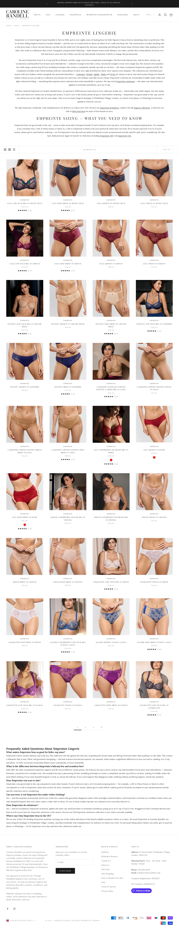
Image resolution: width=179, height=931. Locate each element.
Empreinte (24, 200)
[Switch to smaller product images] (9, 149)
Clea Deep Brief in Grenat (68, 264)
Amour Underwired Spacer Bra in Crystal (67, 518)
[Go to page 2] (101, 727)
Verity (112, 74)
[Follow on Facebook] (7, 908)
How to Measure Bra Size (112, 878)
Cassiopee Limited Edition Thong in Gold (154, 388)
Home (8, 25)
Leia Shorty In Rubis (154, 450)
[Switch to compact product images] (14, 149)
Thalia (103, 74)
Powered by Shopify (90, 920)
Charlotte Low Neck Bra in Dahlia (24, 705)
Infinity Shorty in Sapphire (24, 387)
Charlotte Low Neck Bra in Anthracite (154, 706)
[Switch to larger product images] (5, 149)
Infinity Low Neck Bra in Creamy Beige (25, 325)
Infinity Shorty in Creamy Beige (68, 324)
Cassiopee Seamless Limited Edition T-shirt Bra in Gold (111, 388)
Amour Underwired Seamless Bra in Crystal (111, 518)
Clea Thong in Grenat (154, 264)
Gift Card (105, 869)
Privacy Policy (107, 891)
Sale (48, 15)
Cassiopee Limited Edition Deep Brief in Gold (67, 451)
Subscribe (65, 871)
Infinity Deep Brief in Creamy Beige (111, 325)
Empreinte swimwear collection (90, 812)
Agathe (97, 74)
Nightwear (75, 15)
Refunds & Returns (109, 856)
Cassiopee (80, 74)
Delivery (105, 852)
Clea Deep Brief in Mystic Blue (68, 203)
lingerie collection (142, 108)
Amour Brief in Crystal (25, 582)
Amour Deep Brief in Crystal (68, 582)
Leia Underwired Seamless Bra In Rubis (111, 451)
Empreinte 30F (106, 136)
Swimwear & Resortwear (99, 15)
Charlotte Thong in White (154, 582)
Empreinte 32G (124, 136)
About (136, 15)
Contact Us (106, 861)
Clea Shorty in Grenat (111, 264)
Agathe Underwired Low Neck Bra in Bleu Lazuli (68, 643)
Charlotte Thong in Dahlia (67, 705)
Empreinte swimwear (125, 81)
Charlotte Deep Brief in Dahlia (111, 705)
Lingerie (60, 15)
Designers (122, 15)
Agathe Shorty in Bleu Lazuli (111, 642)
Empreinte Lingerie (31, 25)
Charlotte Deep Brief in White (25, 642)
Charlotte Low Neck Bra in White (111, 582)
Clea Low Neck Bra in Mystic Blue (24, 203)
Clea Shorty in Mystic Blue (111, 203)
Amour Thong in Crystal (154, 517)
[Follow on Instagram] (14, 908)
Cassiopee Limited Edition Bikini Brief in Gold (25, 451)
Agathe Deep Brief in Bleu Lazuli (154, 642)
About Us (105, 865)
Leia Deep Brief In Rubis (24, 517)
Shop (16, 25)
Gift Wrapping (107, 874)
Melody (89, 74)
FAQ (103, 882)
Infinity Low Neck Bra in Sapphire (154, 324)
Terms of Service (108, 886)
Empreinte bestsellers (109, 108)
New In (37, 15)
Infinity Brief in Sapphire (67, 387)
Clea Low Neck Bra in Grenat (25, 264)
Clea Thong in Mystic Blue (154, 203)
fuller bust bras (78, 111)
